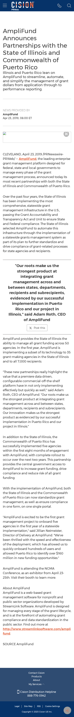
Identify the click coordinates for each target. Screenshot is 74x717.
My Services (35, 684)
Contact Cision (36, 672)
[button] (37, 133)
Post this (39, 328)
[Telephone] (59, 5)
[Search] (69, 5)
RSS (39, 706)
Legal (17, 706)
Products (36, 676)
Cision (42, 712)
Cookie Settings (52, 706)
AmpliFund (27, 159)
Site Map (28, 706)
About (36, 680)
